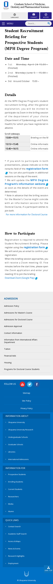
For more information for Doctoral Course (26, 214)
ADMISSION (11, 298)
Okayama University (16, 422)
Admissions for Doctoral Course (18, 319)
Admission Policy (11, 306)
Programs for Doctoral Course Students (22, 369)
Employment (13, 563)
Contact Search (14, 526)
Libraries (11, 452)
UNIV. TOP (48, 570)
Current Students (15, 489)
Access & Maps (14, 541)
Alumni (11, 511)
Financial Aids (10, 355)
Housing (8, 362)
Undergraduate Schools (18, 437)
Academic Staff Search (17, 534)
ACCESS (46, 17)
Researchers (13, 496)
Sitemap (26, 393)
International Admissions (18, 459)
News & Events (14, 548)
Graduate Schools (15, 444)
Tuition (7, 349)
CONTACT (33, 17)
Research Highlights (16, 556)
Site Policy (26, 400)
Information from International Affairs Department (20, 341)
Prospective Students (17, 474)
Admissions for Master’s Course (18, 312)
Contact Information (13, 333)
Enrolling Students (15, 482)
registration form (34, 247)
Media (10, 504)
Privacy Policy (26, 408)
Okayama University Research (20, 429)
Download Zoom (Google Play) (20, 277)
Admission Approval (13, 326)
